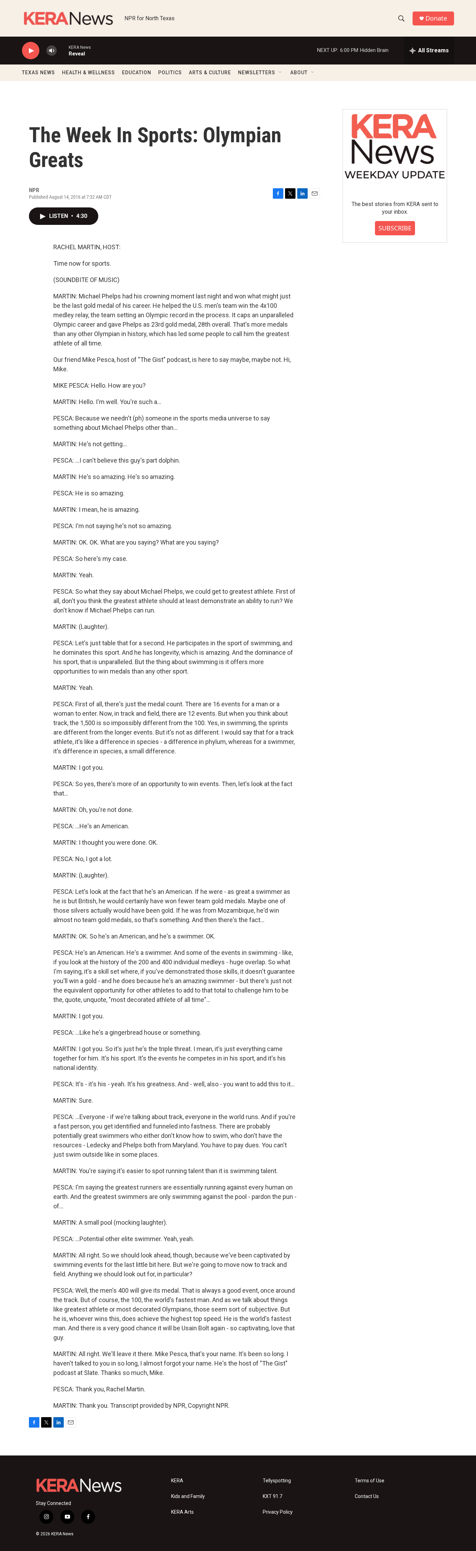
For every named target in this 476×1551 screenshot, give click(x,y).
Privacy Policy (278, 1512)
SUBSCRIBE (395, 228)
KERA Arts (182, 1512)
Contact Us (367, 1496)
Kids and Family (188, 1496)
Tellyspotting (277, 1480)
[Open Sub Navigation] (280, 72)
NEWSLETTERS (256, 72)
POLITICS (170, 72)
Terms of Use (369, 1480)
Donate (436, 18)
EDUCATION (136, 72)
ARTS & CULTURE (210, 72)
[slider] (63, 50)
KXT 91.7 (272, 1496)
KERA (177, 1480)
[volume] (51, 51)
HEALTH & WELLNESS (88, 72)
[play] (30, 51)
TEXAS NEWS (38, 72)
